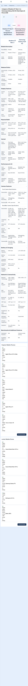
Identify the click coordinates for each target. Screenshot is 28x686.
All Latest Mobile (22, 524)
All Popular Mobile (21, 434)
